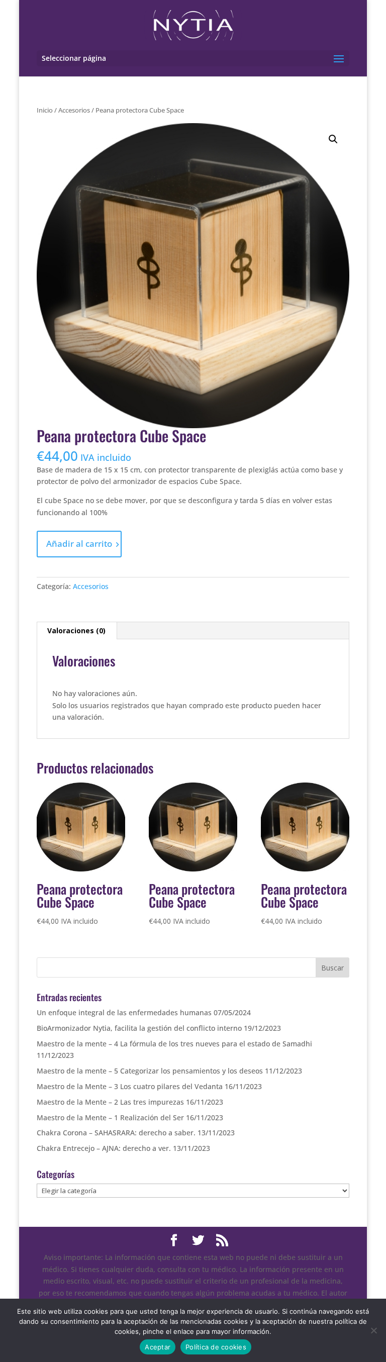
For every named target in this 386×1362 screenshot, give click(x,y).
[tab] (76, 630)
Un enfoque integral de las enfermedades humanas (124, 1012)
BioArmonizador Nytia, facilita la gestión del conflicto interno (139, 1028)
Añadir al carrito (79, 543)
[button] (333, 139)
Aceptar (157, 1347)
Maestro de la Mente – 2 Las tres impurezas (110, 1102)
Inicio (45, 110)
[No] (373, 1330)
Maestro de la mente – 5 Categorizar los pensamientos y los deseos (150, 1071)
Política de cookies (215, 1347)
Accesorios (74, 110)
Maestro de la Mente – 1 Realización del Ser (110, 1117)
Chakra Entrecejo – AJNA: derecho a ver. (104, 1148)
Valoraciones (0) (76, 630)
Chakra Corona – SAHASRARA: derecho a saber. (116, 1132)
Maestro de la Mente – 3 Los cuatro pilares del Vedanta (130, 1086)
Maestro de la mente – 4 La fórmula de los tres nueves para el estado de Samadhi (174, 1043)
